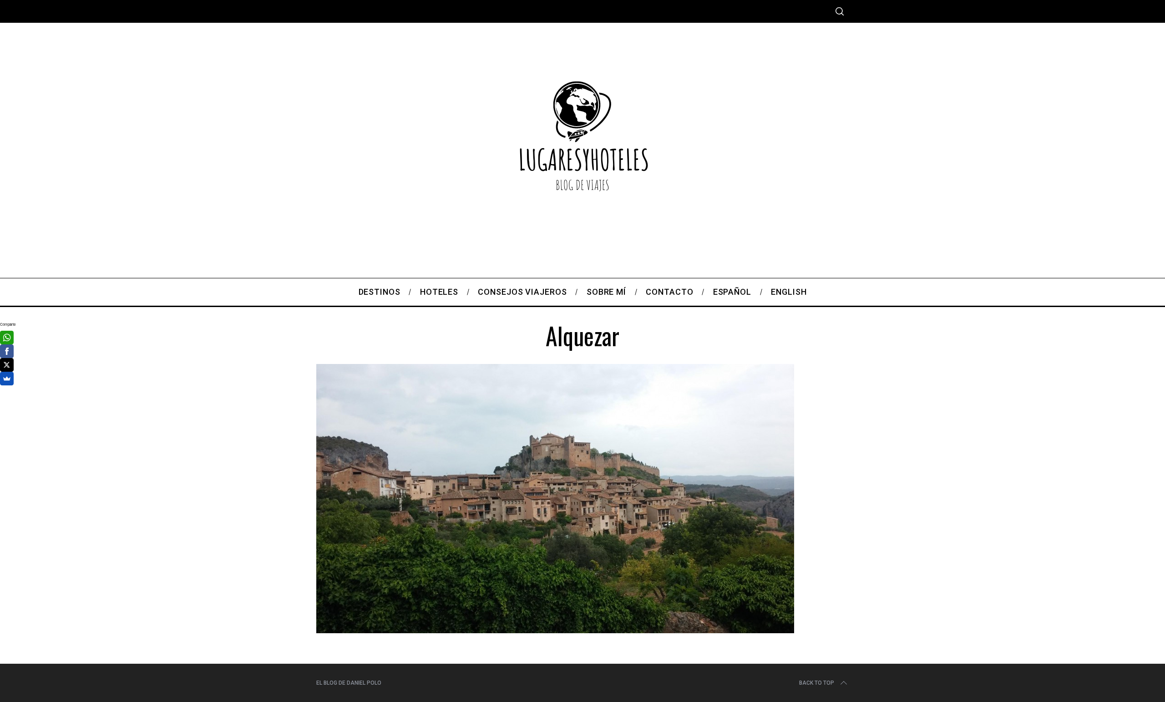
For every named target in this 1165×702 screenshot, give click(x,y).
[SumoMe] (7, 378)
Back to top (816, 683)
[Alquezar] (555, 630)
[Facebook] (7, 351)
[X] (7, 365)
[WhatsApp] (7, 337)
